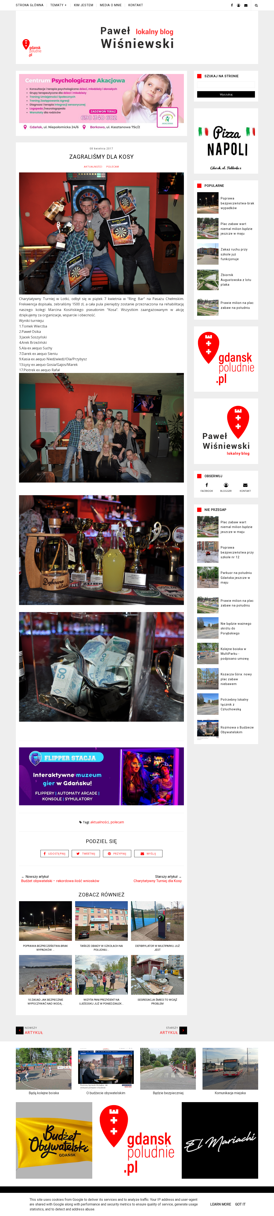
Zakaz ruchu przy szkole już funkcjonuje (234, 254)
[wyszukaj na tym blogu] (256, 5)
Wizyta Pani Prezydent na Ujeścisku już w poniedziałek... (101, 1001)
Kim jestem (83, 5)
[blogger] (237, 5)
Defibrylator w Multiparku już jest (157, 947)
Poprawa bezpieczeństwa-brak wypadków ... (45, 947)
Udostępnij (57, 853)
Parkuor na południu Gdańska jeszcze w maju (236, 577)
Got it (240, 1204)
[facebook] (230, 5)
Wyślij (151, 853)
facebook (207, 490)
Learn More (220, 1204)
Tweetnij (88, 853)
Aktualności (93, 166)
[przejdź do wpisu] (45, 939)
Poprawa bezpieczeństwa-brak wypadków (237, 203)
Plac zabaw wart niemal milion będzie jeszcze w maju (237, 228)
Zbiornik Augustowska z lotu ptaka (236, 279)
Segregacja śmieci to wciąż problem (157, 1001)
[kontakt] (244, 5)
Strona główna (30, 5)
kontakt (245, 490)
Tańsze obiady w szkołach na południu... (101, 947)
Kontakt (135, 5)
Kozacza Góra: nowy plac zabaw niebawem (236, 679)
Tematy (57, 5)
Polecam (112, 166)
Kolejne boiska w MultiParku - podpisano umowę (235, 653)
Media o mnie (111, 5)
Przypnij (120, 853)
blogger (226, 490)
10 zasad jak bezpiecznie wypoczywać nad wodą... (45, 1001)
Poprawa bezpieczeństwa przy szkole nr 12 (237, 552)
